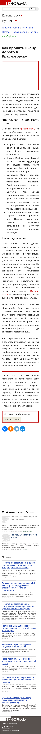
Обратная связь (7, 726)
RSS (17, 731)
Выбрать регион (7, 728)
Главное (6, 27)
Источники (27, 27)
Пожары (34, 32)
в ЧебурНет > (9, 36)
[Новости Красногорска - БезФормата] (13, 3)
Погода (6, 32)
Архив (16, 27)
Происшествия (19, 32)
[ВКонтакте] (5, 429)
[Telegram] (16, 429)
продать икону (27, 129)
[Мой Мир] (22, 429)
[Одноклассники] (11, 429)
